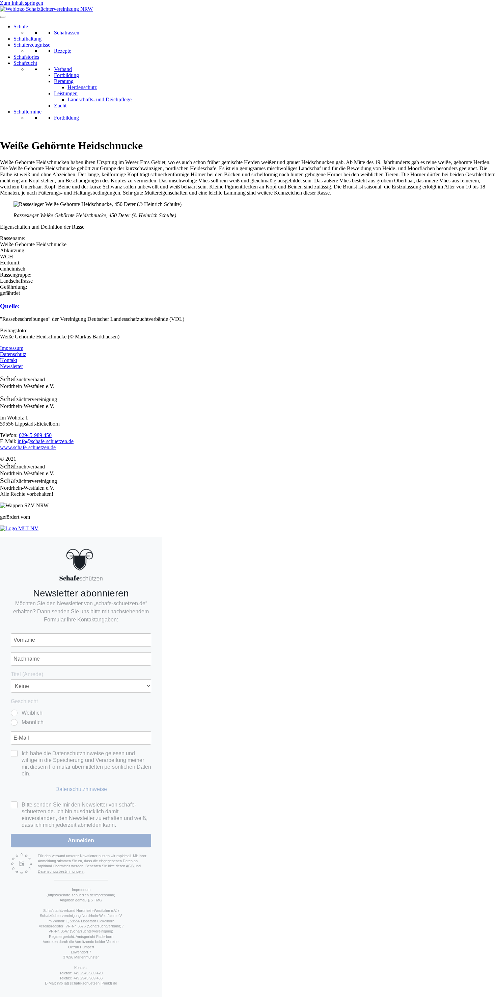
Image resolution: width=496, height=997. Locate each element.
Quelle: (10, 306)
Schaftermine (27, 111)
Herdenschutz (82, 87)
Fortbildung (66, 75)
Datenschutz (13, 354)
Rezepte (62, 51)
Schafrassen (66, 32)
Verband (63, 69)
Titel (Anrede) (27, 674)
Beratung (64, 81)
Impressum (11, 348)
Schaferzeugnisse (31, 45)
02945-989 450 (35, 435)
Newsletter (11, 366)
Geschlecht (24, 701)
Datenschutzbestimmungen (61, 871)
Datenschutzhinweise (81, 789)
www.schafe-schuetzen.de (28, 447)
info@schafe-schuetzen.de (46, 441)
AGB (130, 866)
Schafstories (26, 57)
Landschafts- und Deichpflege (99, 99)
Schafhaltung (27, 39)
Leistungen (66, 93)
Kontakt (8, 360)
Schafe (20, 26)
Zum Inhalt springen (21, 3)
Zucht (60, 105)
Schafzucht (25, 63)
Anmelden (81, 840)
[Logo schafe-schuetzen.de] (81, 565)
